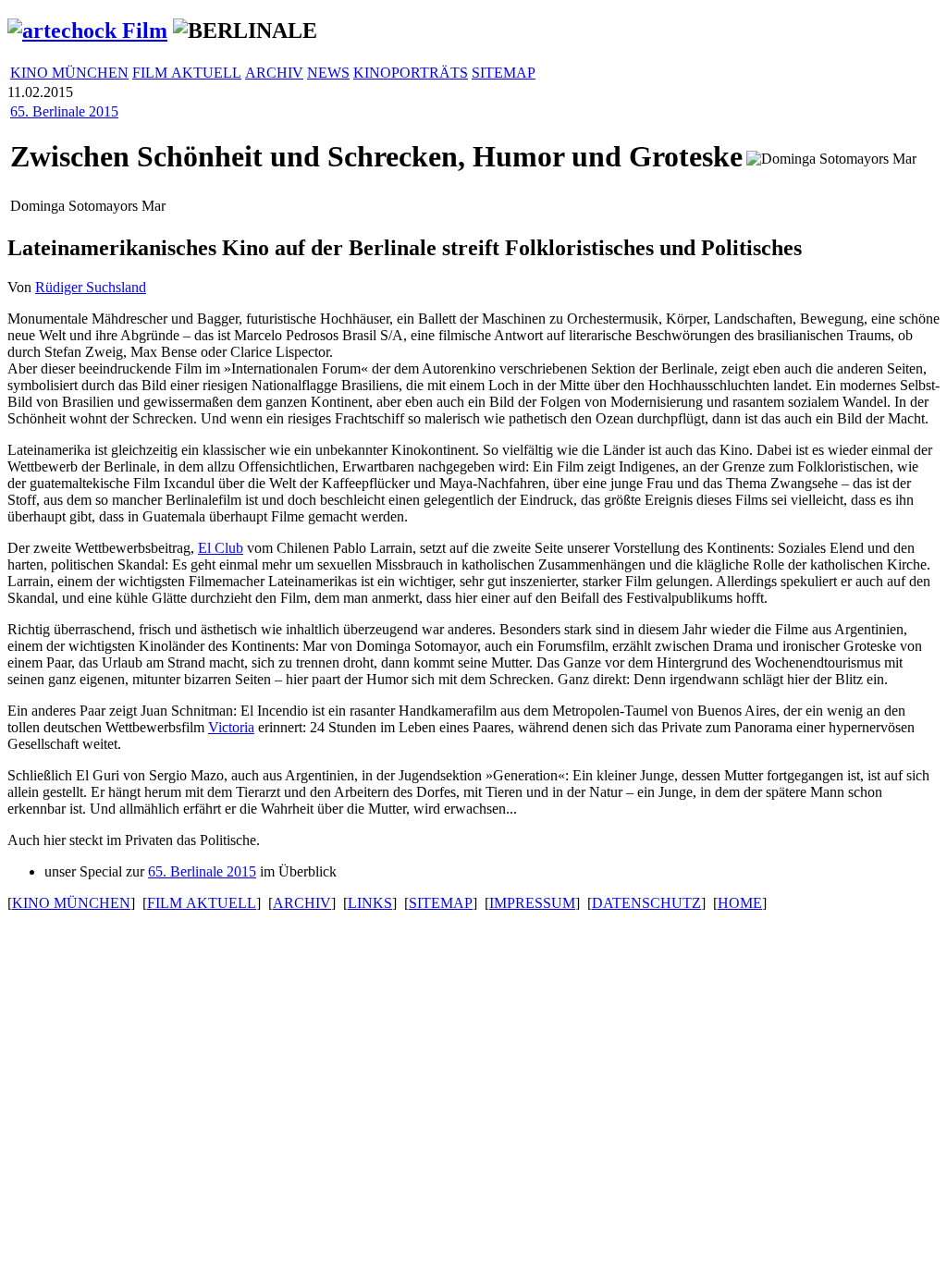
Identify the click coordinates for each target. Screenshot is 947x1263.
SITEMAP (503, 72)
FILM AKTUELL (186, 72)
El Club (220, 548)
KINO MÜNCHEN (69, 72)
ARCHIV (274, 72)
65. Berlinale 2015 (64, 111)
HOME (740, 903)
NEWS (328, 72)
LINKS (370, 903)
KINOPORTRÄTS (410, 72)
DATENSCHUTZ (646, 903)
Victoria (231, 727)
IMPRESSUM (532, 903)
